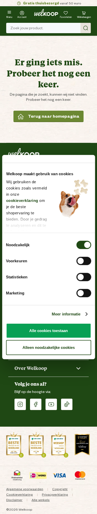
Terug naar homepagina (53, 116)
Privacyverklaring (55, 494)
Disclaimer (14, 499)
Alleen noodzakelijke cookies (49, 347)
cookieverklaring (22, 200)
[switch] (83, 261)
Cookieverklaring (19, 494)
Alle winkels (41, 499)
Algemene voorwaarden (24, 489)
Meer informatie (66, 314)
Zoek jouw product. (26, 28)
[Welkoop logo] (46, 12)
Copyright (60, 489)
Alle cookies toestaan (48, 330)
